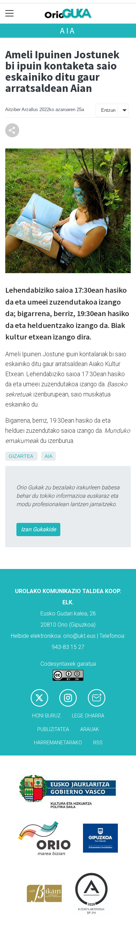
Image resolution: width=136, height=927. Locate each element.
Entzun (108, 110)
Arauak (89, 729)
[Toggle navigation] (9, 13)
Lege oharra (88, 716)
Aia (68, 30)
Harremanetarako (58, 743)
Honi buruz (46, 716)
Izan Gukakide (38, 529)
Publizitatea (53, 729)
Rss (98, 743)
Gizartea (21, 456)
